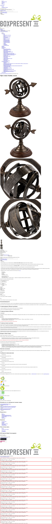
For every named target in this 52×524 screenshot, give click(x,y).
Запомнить (2, 14)
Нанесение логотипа (5, 61)
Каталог (3, 417)
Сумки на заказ (6, 57)
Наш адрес (3, 414)
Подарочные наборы (6, 40)
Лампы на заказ (6, 52)
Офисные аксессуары (7, 39)
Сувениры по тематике (7, 42)
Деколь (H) (5, 62)
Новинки (3, 46)
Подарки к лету (6, 55)
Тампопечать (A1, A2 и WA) (7, 67)
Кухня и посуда (6, 37)
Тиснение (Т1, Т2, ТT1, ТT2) (8, 68)
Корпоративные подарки (7, 36)
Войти (1, 10)
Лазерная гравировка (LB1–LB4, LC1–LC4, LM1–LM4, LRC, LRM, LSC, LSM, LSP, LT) (16, 63)
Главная (1, 73)
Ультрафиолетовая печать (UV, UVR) (9, 69)
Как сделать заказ (4, 1)
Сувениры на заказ (6, 45)
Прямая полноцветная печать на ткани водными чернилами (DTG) (13, 65)
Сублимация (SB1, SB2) (7, 66)
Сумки (4, 43)
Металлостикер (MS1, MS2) (7, 64)
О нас (3, 413)
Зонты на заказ (6, 50)
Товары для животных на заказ (8, 58)
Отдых (4, 38)
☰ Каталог (3, 33)
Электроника (5, 44)
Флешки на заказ (6, 59)
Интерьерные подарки (7, 73)
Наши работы (4, 72)
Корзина (1, 29)
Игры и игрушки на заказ (7, 51)
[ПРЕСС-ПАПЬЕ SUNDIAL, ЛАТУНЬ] (20, 117)
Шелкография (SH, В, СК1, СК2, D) (8, 71)
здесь (20, 270)
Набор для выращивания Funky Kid (5, 409)
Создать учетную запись (3, 12)
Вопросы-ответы (4, 425)
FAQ (2, 3)
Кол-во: (1, 253)
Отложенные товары (5, 7)
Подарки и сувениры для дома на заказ (9, 54)
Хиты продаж (4, 47)
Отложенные (4, 431)
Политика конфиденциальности (6, 415)
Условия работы (4, 421)
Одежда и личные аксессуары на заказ (9, 53)
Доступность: (2, 252)
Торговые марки (4, 416)
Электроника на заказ (7, 60)
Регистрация (4, 10)
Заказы (3, 6)
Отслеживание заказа (3, 9)
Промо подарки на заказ (7, 56)
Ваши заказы (4, 430)
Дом (4, 34)
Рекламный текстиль (6, 41)
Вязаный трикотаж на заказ (7, 49)
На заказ (3, 48)
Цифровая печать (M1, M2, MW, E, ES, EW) (10, 70)
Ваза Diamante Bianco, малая (4, 404)
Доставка (3, 2)
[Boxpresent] (21, 26)
